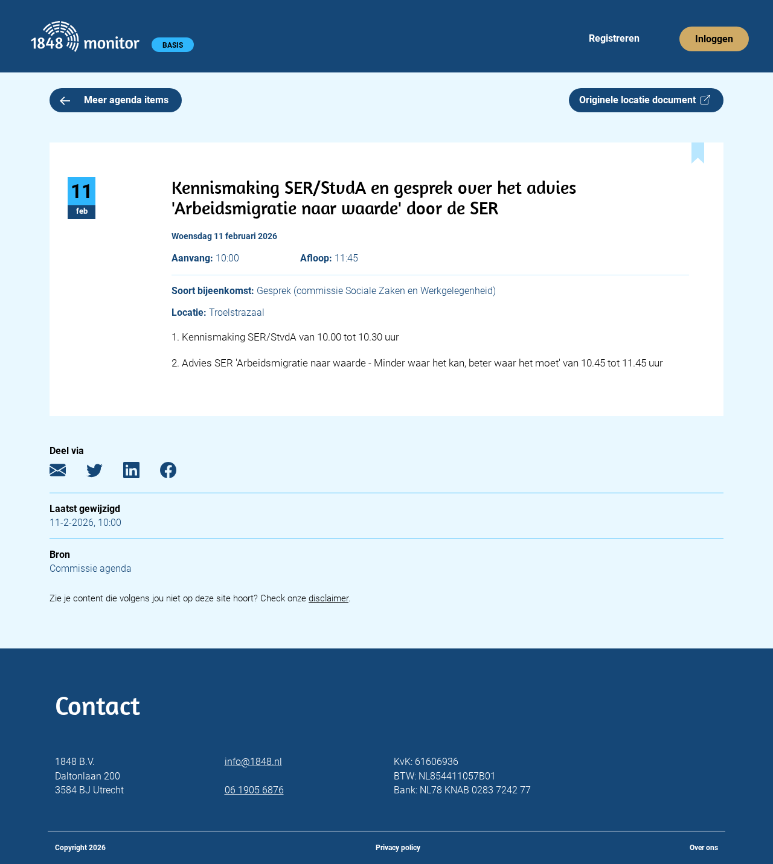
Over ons (704, 847)
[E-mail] (67, 472)
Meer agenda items (126, 100)
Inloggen (714, 39)
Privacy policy (398, 847)
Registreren (614, 38)
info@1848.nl (253, 761)
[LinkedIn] (140, 472)
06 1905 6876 (254, 790)
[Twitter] (103, 472)
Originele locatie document (640, 100)
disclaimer (328, 598)
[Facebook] (177, 472)
